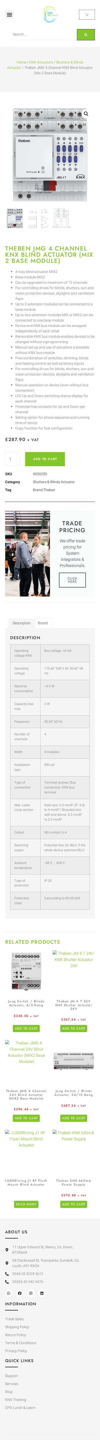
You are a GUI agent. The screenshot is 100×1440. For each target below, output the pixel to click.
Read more (26, 1204)
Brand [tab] (43, 623)
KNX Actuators (41, 62)
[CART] (87, 15)
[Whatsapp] (8, 1293)
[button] (9, 14)
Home (21, 62)
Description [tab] (22, 623)
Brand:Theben (44, 490)
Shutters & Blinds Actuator (54, 482)
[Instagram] (30, 1293)
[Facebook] (19, 1293)
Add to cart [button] (26, 1028)
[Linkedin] (41, 1293)
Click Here (72, 580)
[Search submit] (86, 34)
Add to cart (45, 459)
